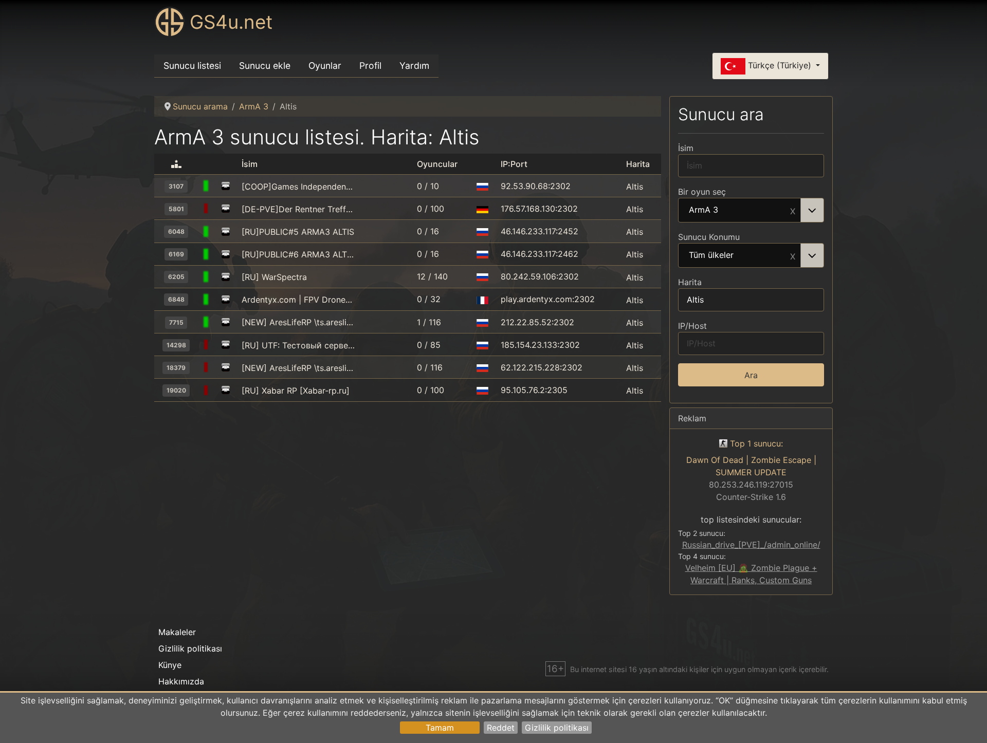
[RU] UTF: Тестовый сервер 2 (298, 345)
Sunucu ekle (264, 65)
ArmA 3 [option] (703, 210)
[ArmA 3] (226, 186)
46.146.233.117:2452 (539, 231)
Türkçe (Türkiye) (779, 65)
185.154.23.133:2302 (540, 345)
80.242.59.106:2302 (540, 276)
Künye (169, 665)
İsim (685, 148)
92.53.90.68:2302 (536, 186)
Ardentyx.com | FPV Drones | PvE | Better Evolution (298, 299)
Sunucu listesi (192, 65)
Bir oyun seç (702, 192)
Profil (370, 65)
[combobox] (751, 210)
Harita (690, 282)
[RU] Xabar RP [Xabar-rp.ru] (296, 390)
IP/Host (692, 326)
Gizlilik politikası (557, 727)
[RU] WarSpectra (274, 277)
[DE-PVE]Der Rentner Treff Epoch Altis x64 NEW (298, 209)
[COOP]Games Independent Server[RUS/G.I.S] (298, 186)
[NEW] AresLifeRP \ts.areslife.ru (298, 322)
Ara (751, 375)
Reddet (501, 727)
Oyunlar (324, 65)
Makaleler (177, 632)
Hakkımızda (181, 681)
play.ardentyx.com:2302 (548, 299)
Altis (634, 186)
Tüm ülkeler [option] (711, 255)
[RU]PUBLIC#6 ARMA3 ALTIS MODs (298, 254)
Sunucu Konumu (709, 237)
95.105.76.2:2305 (534, 390)
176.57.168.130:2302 (539, 208)
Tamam (440, 727)
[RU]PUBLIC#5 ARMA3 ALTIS (298, 232)
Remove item (793, 210)
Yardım (414, 65)
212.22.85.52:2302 (537, 322)
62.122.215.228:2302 (541, 367)
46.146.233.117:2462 (539, 254)
